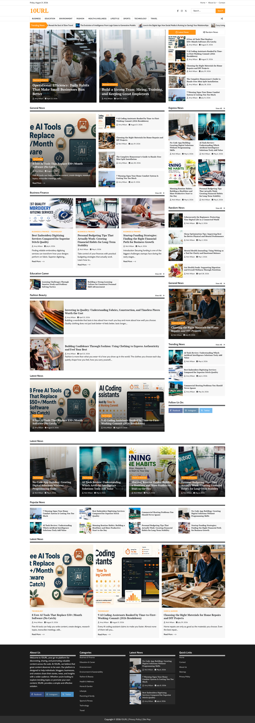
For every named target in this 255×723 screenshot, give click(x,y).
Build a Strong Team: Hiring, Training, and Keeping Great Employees (132, 91)
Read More (37, 183)
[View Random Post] (222, 19)
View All (158, 193)
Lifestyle (114, 18)
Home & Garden (178, 323)
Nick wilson (193, 71)
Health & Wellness (97, 18)
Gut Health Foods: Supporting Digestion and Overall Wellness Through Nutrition (202, 268)
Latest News (183, 32)
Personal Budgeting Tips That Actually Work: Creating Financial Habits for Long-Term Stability (97, 240)
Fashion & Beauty (86, 676)
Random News (212, 32)
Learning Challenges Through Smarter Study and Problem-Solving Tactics (55, 284)
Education (50, 18)
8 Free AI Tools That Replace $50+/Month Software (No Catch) (201, 40)
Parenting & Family (87, 696)
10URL (39, 11)
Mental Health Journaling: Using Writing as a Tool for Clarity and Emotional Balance (204, 251)
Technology (140, 18)
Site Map (147, 719)
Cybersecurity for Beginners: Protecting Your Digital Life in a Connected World (202, 218)
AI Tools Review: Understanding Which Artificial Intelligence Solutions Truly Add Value (211, 146)
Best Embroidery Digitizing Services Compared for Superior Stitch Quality (51, 239)
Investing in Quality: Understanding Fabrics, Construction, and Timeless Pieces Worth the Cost (112, 311)
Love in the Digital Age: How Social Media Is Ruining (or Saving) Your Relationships (72, 25)
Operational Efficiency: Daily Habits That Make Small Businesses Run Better (61, 89)
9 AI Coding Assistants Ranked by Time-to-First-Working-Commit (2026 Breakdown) (204, 53)
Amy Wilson (39, 99)
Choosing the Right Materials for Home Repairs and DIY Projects (204, 66)
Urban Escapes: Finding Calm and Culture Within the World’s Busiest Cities (207, 25)
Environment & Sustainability (91, 672)
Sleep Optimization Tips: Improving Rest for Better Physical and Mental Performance (204, 235)
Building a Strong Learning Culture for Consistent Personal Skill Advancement (102, 284)
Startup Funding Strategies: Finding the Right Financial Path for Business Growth (140, 239)
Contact (222, 2)
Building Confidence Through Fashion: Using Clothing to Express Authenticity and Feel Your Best (112, 347)
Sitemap (182, 672)
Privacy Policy (184, 676)
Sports (126, 18)
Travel (154, 18)
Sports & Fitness (86, 701)
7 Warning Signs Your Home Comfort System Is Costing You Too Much (203, 93)
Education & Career (87, 662)
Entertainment (85, 667)
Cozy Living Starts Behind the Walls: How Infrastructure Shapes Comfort (141, 25)
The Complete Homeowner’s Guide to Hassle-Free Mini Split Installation (203, 80)
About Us (212, 2)
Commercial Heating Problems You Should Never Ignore (203, 355)
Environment (65, 18)
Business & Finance (40, 80)
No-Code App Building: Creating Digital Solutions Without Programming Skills (182, 146)
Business (36, 18)
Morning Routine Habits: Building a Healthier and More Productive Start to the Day (181, 192)
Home (202, 2)
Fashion (80, 18)
